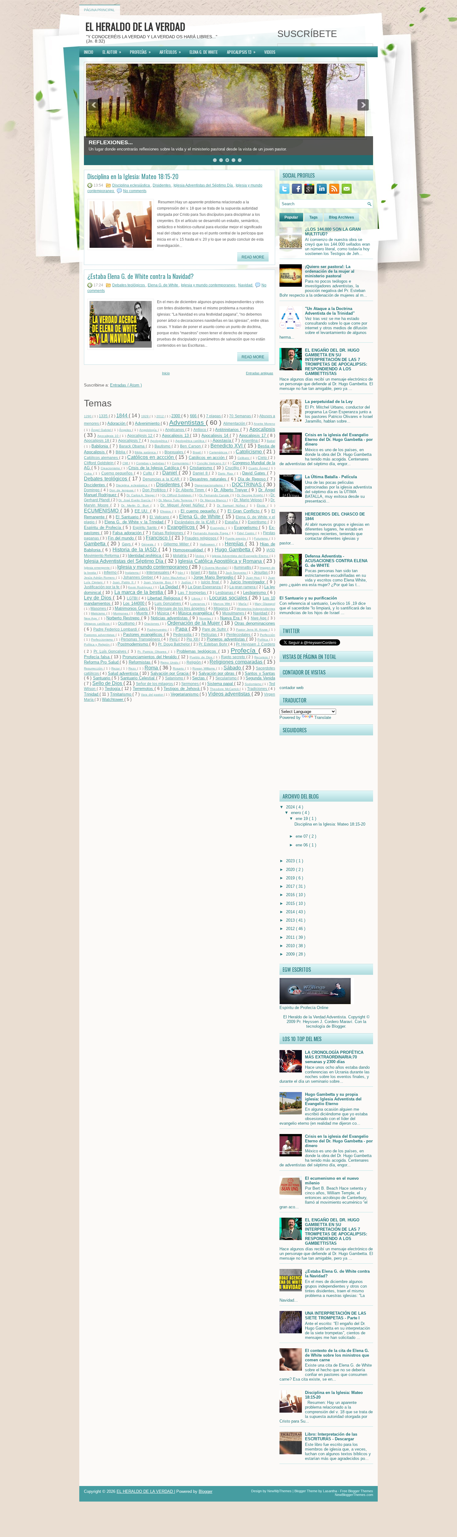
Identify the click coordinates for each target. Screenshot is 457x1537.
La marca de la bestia (139, 592)
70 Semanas (240, 416)
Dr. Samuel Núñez (232, 505)
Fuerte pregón (236, 538)
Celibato (244, 458)
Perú (174, 639)
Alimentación (234, 423)
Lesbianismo (255, 592)
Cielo (263, 458)
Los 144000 (134, 603)
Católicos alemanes (101, 458)
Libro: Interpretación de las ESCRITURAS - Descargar (331, 1436)
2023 (291, 861)
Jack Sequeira (236, 572)
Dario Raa (226, 473)
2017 (291, 886)
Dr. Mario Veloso (248, 500)
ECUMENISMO (102, 510)
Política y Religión (97, 644)
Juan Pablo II (124, 582)
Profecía (244, 650)
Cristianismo (202, 467)
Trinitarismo (121, 694)
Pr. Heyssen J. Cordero (255, 644)
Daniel (170, 472)
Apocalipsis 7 (130, 440)
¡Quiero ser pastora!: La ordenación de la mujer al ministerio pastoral (329, 271)
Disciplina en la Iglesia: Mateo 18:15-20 (132, 176)
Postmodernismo (133, 644)
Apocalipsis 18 (97, 440)
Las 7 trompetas (192, 592)
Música (163, 613)
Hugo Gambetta (233, 549)
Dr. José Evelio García (134, 500)
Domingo (92, 490)
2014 (291, 912)
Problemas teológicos (197, 651)
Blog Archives (341, 217)
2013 (291, 920)
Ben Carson (191, 446)
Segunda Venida (260, 678)
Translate (322, 717)
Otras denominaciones (254, 623)
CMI (125, 463)
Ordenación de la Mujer (194, 623)
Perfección (267, 635)
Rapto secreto (233, 657)
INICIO (88, 52)
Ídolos (200, 556)
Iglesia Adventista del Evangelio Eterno (240, 556)
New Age (91, 618)
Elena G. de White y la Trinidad (134, 522)
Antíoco (200, 430)
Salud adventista (124, 673)
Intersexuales (158, 572)
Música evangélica (195, 613)
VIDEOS (269, 52)
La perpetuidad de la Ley (329, 401)
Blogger (338, 1026)
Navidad (245, 285)
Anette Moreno (264, 423)
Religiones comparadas (237, 661)
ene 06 (302, 845)
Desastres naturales (209, 479)
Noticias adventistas (170, 618)
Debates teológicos (129, 285)
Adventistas (187, 422)
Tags (313, 217)
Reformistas (140, 662)
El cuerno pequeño (199, 511)
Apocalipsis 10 (108, 435)
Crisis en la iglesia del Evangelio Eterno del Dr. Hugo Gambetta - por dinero (339, 440)
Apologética (159, 440)
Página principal (99, 10)
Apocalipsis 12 (140, 435)
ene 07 (302, 836)
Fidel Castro (246, 533)
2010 (291, 945)
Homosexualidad (189, 550)
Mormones (121, 613)
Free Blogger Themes (356, 1491)
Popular (291, 217)
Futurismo (261, 538)
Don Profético (154, 490)
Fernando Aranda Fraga (211, 533)
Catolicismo (249, 451)
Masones (98, 608)
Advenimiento (148, 423)
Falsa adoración (128, 532)
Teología (113, 688)
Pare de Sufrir (214, 629)
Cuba (88, 473)
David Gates (254, 473)
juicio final (211, 582)
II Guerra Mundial (215, 567)
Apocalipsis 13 (176, 435)
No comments (134, 191)
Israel (196, 572)
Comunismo (181, 463)
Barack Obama (132, 446)
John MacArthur (174, 577)
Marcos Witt (222, 603)
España (232, 522)
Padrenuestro (157, 629)
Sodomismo (253, 684)
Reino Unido (169, 662)
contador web (291, 687)
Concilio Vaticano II (211, 463)
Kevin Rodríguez (140, 587)
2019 (291, 878)
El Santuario (128, 517)
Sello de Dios (107, 683)
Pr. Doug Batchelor (174, 644)
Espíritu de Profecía (103, 527)
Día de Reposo (252, 479)
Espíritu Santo (145, 527)
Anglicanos (175, 430)
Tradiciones (257, 689)
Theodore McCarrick (225, 689)
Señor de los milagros (155, 684)
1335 (103, 416)
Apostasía (223, 440)
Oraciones (152, 623)
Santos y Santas (260, 673)
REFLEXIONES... (111, 142)
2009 (291, 954)
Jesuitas (261, 572)
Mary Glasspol (265, 603)
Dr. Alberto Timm (190, 490)
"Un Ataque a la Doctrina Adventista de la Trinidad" (330, 311)
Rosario (179, 668)
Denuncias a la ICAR (162, 479)
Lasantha (330, 1491)
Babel (271, 440)
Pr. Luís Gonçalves (111, 651)
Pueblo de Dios (202, 657)
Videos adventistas (229, 694)
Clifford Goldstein (99, 463)
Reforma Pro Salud (102, 662)
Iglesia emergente (97, 567)
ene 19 (302, 818)
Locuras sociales (229, 597)
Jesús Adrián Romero (100, 577)
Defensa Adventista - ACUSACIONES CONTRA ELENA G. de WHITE (336, 561)
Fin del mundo (121, 538)
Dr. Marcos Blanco (213, 500)
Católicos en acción (207, 457)
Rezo (132, 668)
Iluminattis (243, 567)
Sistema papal (220, 683)
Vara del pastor (152, 694)
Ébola (262, 505)
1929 (145, 416)
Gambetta (95, 543)
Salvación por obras (217, 673)
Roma (152, 667)
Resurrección (94, 668)
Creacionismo (111, 468)
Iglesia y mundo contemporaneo (208, 285)
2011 (291, 937)
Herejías (235, 543)
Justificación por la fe (102, 587)
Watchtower (113, 699)
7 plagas (214, 416)
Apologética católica (190, 440)
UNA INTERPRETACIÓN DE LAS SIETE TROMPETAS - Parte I (335, 1315)
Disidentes (162, 185)
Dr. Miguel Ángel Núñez (183, 505)
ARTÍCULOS (170, 52)
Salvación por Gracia (170, 673)
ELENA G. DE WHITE (204, 52)
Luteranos (198, 603)
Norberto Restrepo (123, 618)
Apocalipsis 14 (215, 435)
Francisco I (159, 537)
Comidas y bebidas (150, 463)
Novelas (205, 618)
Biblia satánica (146, 452)
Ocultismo (127, 623)
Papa (182, 629)
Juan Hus (253, 577)
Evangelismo (246, 527)
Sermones (190, 684)
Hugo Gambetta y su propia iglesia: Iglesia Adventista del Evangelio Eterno (333, 1099)
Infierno (111, 572)
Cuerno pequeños (117, 473)
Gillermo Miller (177, 544)
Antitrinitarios (227, 429)
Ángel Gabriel (101, 430)
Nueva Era (230, 618)
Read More (253, 257)
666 (194, 416)
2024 (291, 807)
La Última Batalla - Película (331, 477)
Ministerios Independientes (256, 608)
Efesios (166, 511)
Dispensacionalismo (209, 485)
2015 (291, 903)
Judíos (186, 582)
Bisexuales (174, 452)
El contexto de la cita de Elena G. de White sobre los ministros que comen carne (337, 1355)
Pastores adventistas (100, 635)
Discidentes (95, 485)
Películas (209, 634)
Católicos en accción (151, 457)
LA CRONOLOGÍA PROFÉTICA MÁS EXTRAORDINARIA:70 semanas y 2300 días (334, 1057)
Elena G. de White (163, 285)
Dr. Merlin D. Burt (135, 505)
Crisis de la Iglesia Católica (154, 467)
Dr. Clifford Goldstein (177, 495)
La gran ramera (243, 587)
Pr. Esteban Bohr (213, 644)
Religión (194, 662)
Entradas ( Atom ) (126, 385)
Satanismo (174, 678)
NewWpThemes (280, 1491)
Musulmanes (233, 613)
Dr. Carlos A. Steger (141, 495)
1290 (88, 416)
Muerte (142, 613)
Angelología (148, 430)
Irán (181, 572)
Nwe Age (259, 618)
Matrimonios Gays (132, 608)
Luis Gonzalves (168, 603)
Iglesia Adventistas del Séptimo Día (203, 185)
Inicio (166, 373)
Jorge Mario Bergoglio (213, 577)
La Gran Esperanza (205, 587)
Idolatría (180, 555)
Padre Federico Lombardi (115, 629)
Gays (127, 544)
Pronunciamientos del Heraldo (150, 657)
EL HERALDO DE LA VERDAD (135, 26)
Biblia (121, 452)
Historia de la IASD (136, 549)
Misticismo (98, 613)
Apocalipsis (262, 429)
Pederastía (183, 634)
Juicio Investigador (248, 582)
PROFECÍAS (140, 52)
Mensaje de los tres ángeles (181, 608)
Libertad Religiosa (164, 598)
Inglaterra (132, 572)
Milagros (221, 608)
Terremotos (144, 688)
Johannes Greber (138, 577)
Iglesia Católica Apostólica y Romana (220, 561)
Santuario (102, 678)
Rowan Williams (204, 668)
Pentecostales (239, 634)
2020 (291, 869)
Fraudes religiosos (201, 538)
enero (296, 812)
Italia (213, 572)
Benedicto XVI (227, 445)
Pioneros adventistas (226, 639)
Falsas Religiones (168, 533)
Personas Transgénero (141, 639)
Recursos (261, 657)
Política (263, 639)
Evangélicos (181, 527)
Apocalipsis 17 (253, 435)
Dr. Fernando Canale (214, 495)
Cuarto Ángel (258, 468)
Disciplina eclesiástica (131, 185)
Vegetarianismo (185, 694)
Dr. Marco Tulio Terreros (176, 500)
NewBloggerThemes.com (354, 1495)
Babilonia (100, 446)
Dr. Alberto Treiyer (231, 490)
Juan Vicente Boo (158, 582)
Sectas (199, 678)
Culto (148, 473)
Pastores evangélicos (143, 634)
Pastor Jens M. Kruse (252, 629)
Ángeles (125, 430)
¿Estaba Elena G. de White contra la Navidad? (140, 276)
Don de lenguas (122, 490)
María (243, 603)
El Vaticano (160, 517)
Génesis (148, 544)
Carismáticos (218, 452)
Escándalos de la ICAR (195, 522)
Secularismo (226, 678)
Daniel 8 (201, 473)
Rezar (116, 668)
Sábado (233, 667)
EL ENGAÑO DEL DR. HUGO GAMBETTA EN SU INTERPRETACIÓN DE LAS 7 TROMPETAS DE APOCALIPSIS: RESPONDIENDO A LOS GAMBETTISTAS (336, 362)
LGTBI (133, 598)
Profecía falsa (97, 657)
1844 (122, 415)
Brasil (197, 452)
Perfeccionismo (102, 639)
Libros (196, 598)
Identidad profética (145, 555)
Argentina (250, 440)
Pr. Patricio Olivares (152, 651)
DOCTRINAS (247, 484)
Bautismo (163, 446)
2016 (291, 894)
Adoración (117, 423)
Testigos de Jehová (182, 688)
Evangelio (218, 528)
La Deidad (169, 587)
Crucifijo (232, 468)
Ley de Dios (98, 597)
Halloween (208, 544)
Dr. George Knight (250, 495)
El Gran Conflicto (244, 511)
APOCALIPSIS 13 (241, 52)
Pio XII (193, 639)
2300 (176, 416)
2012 (160, 416)
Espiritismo (258, 522)
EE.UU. (142, 511)
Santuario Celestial (138, 678)
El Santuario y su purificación (308, 598)
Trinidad (91, 694)
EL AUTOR (112, 52)
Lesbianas (224, 592)
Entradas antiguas (259, 373)
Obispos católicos (97, 623)
